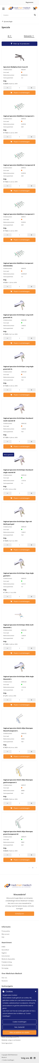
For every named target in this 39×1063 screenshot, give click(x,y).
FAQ (3, 937)
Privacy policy (6, 931)
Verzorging (5, 968)
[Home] (19, 8)
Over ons (4, 978)
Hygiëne (4, 953)
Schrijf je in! (19, 914)
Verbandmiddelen (7, 965)
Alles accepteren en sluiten (19, 1032)
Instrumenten (6, 956)
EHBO (3, 947)
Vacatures (5, 981)
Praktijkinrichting (7, 962)
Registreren (29, 2)
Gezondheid (5, 950)
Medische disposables (8, 959)
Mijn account (5, 934)
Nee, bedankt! (19, 1027)
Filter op (21, 44)
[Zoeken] (34, 15)
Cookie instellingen (19, 1022)
